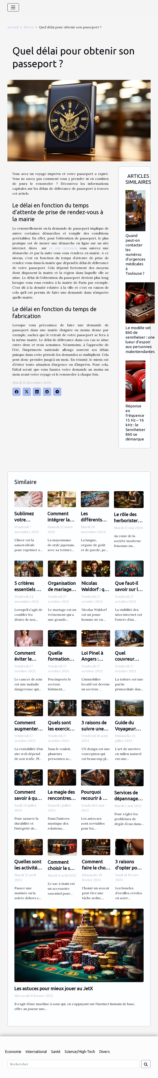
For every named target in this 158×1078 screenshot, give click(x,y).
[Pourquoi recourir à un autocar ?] (95, 777)
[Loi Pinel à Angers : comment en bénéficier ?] (95, 638)
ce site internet (63, 248)
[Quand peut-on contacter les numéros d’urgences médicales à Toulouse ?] (135, 210)
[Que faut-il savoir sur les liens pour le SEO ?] (129, 568)
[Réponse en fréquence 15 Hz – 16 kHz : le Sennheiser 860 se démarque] (135, 381)
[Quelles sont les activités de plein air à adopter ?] (28, 847)
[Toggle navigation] (13, 7)
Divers (29, 27)
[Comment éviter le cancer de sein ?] (28, 638)
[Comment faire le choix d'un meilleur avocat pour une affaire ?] (96, 847)
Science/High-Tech (80, 1051)
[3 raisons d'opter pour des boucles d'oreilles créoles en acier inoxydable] (129, 847)
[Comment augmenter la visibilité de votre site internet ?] (28, 708)
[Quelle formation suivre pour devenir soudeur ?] (62, 638)
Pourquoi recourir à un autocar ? (94, 798)
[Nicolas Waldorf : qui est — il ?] (95, 568)
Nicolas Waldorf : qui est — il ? (94, 589)
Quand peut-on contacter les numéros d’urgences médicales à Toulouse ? (135, 254)
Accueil (13, 27)
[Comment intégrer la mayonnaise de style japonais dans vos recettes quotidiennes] (62, 499)
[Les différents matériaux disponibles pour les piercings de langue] (95, 499)
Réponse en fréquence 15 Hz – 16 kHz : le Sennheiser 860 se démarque (135, 422)
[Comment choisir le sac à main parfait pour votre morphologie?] (62, 847)
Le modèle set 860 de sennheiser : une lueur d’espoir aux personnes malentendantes (140, 339)
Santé (55, 1051)
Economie (13, 1051)
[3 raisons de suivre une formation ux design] (95, 708)
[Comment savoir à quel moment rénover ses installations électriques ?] (28, 777)
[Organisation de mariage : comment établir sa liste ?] (62, 568)
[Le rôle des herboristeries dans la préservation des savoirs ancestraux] (129, 499)
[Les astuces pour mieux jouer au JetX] (79, 945)
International (36, 1051)
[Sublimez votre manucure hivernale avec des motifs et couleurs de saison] (28, 499)
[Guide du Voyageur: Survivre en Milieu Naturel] (129, 708)
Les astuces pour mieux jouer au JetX (53, 988)
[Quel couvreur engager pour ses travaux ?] (129, 638)
